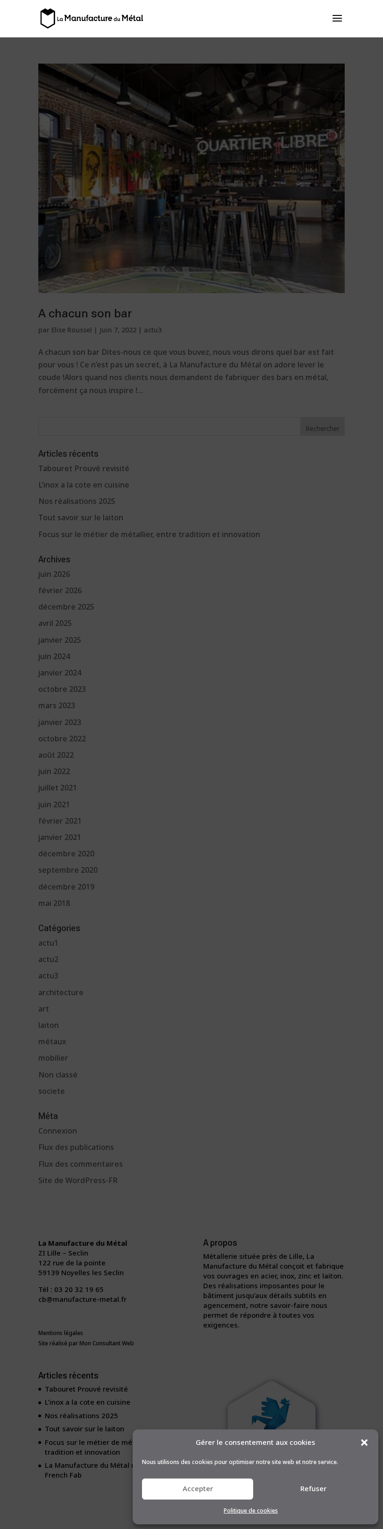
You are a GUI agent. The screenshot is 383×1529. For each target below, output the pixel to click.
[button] (364, 1442)
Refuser (313, 1488)
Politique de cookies (251, 1511)
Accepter (198, 1488)
